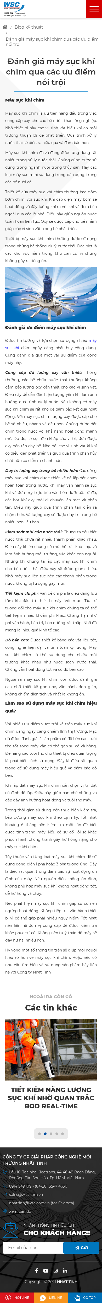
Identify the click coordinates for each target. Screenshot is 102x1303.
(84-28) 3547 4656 (51, 1186)
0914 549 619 (20, 1186)
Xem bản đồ (20, 1211)
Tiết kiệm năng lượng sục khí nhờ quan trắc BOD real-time (51, 1098)
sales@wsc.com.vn (26, 1194)
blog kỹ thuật (29, 27)
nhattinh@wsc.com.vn (29, 1203)
